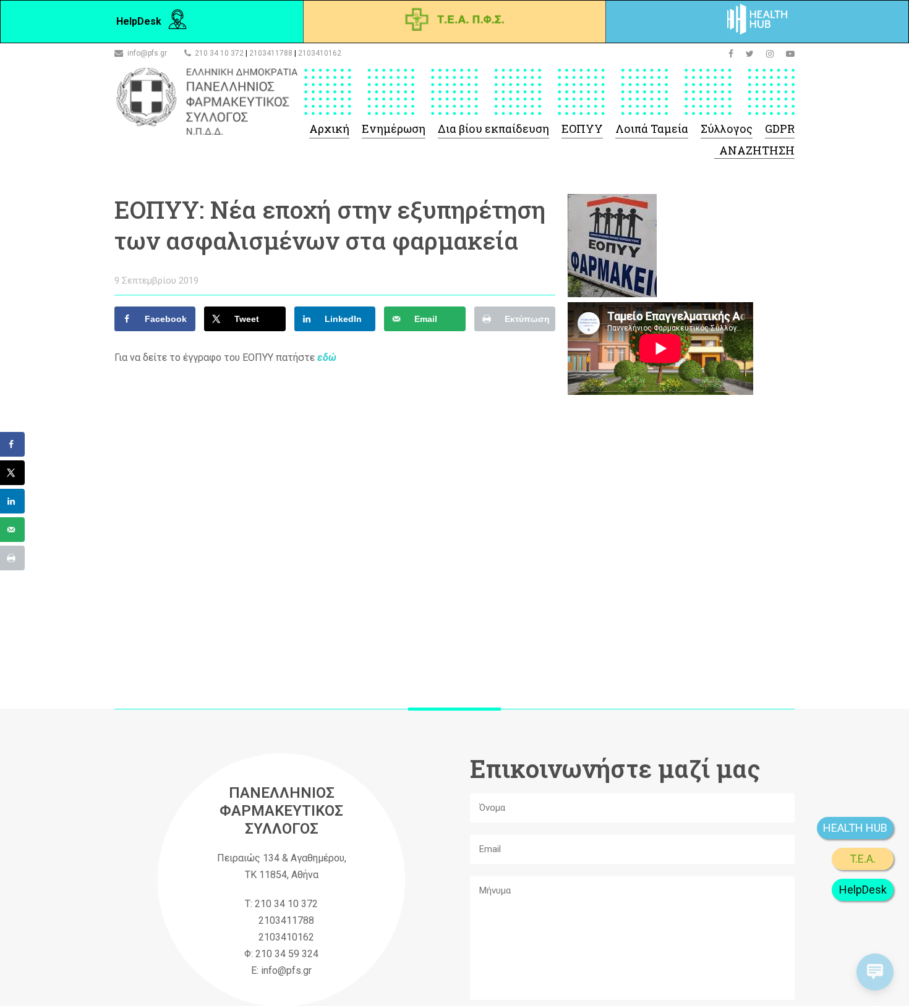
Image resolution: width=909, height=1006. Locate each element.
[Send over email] (12, 529)
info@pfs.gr (147, 53)
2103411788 (270, 53)
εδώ (326, 357)
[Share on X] (12, 472)
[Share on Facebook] (12, 444)
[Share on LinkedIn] (12, 501)
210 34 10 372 (219, 53)
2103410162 (319, 53)
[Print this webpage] (12, 558)
